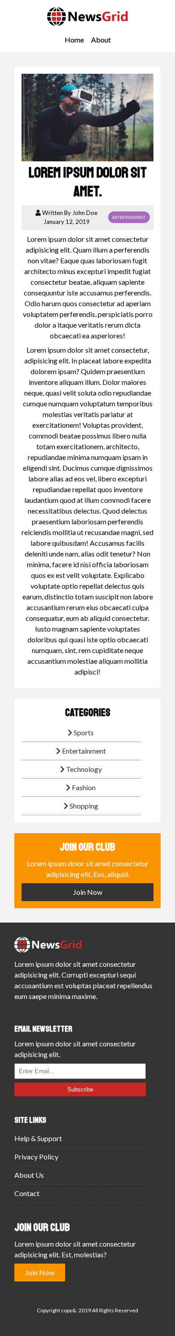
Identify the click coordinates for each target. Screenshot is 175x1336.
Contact (26, 1193)
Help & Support (38, 1138)
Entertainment (83, 750)
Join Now (87, 892)
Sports (83, 732)
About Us (29, 1175)
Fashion (83, 787)
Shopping (83, 805)
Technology (83, 769)
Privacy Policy (36, 1156)
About (101, 39)
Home (74, 39)
